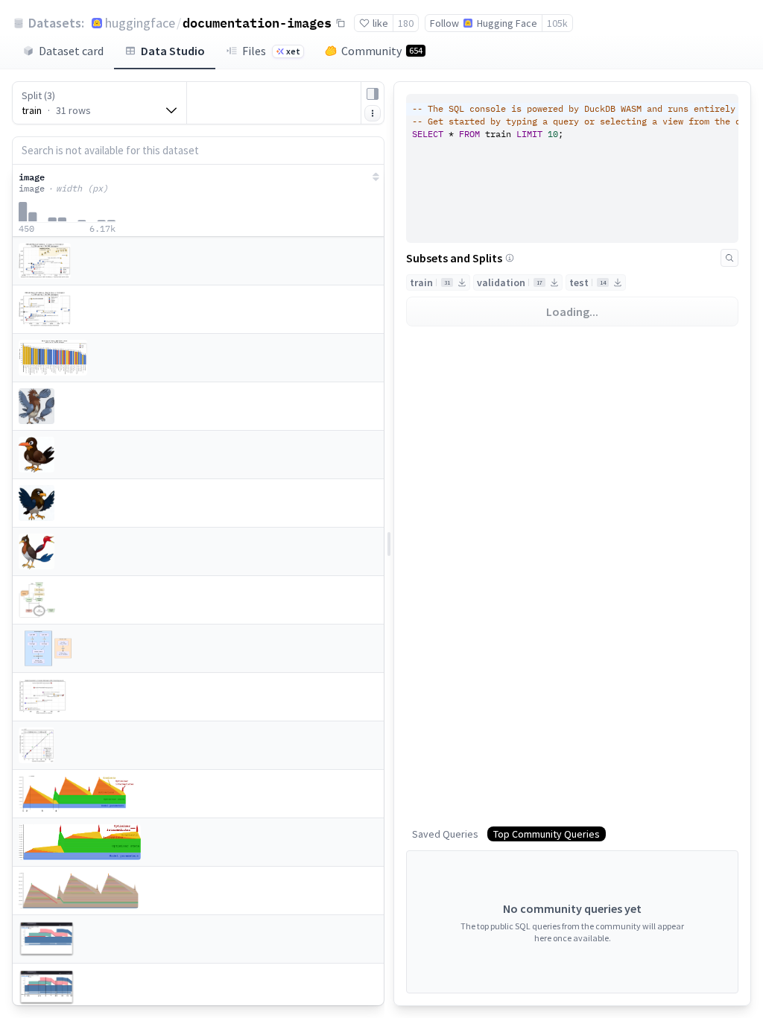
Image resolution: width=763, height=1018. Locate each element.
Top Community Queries (546, 834)
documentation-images (257, 22)
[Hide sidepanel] (373, 94)
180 (406, 23)
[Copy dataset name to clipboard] (340, 23)
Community (381, 50)
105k (557, 23)
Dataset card (71, 50)
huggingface (140, 22)
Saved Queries (445, 834)
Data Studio (173, 50)
